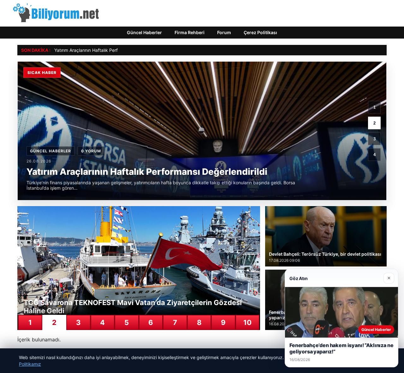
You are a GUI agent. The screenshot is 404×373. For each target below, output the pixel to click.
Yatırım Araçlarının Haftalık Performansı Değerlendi (105, 50)
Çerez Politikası (260, 32)
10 (247, 322)
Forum (224, 32)
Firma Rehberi (190, 32)
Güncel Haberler (144, 32)
